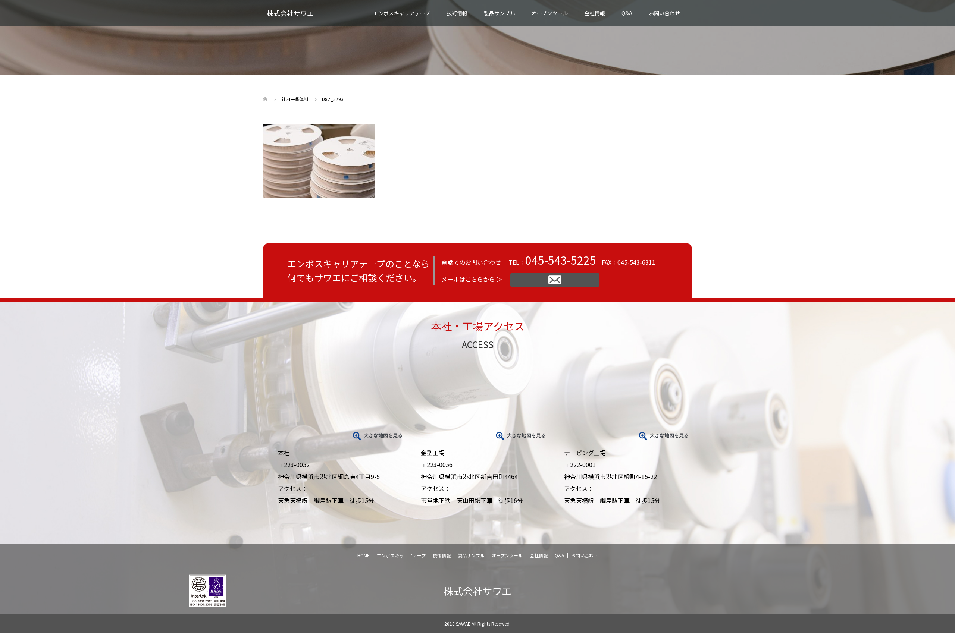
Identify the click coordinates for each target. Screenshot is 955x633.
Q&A (626, 13)
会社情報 (594, 13)
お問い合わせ (664, 13)
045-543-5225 (560, 260)
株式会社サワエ (290, 13)
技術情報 (442, 555)
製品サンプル (499, 13)
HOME (363, 555)
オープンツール (550, 13)
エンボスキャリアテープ (401, 555)
